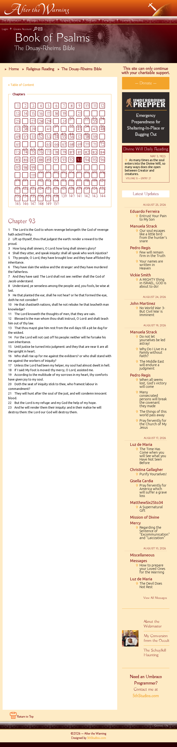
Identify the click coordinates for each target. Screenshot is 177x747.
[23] (94, 113)
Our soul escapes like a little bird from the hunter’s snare (151, 236)
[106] (87, 167)
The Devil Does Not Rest (149, 585)
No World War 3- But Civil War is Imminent (150, 311)
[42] (56, 129)
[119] (94, 175)
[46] (87, 129)
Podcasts (91, 20)
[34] (87, 121)
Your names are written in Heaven (149, 265)
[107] (94, 167)
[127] (64, 183)
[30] (56, 121)
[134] (25, 191)
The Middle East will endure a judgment (150, 365)
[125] (48, 183)
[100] (40, 167)
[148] (40, 198)
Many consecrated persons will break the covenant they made (151, 399)
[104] (71, 167)
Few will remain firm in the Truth (150, 254)
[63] (33, 144)
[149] (48, 198)
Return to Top (25, 717)
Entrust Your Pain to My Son (151, 217)
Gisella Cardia (141, 481)
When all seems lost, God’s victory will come (151, 383)
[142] (87, 191)
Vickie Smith (140, 275)
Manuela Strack (143, 226)
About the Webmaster (153, 624)
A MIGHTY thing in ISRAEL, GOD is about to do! (151, 283)
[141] (79, 191)
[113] (48, 175)
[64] (40, 144)
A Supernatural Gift (149, 508)
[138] (56, 191)
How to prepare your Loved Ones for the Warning (150, 568)
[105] (79, 167)
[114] (56, 175)
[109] (17, 175)
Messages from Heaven (40, 20)
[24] (102, 113)
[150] (56, 198)
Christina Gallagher (146, 469)
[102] (56, 167)
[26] (25, 121)
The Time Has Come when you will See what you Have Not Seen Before (151, 456)
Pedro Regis (140, 248)
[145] (17, 198)
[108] (102, 167)
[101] (48, 167)
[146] (25, 198)
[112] (40, 175)
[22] (87, 113)
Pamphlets (108, 20)
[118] (87, 175)
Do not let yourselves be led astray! (150, 340)
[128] (71, 183)
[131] (94, 183)
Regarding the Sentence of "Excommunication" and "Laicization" (151, 533)
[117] (79, 175)
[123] (33, 183)
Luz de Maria (141, 444)
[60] (102, 136)
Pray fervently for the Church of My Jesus (151, 424)
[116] (71, 175)
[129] (79, 183)
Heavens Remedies (131, 20)
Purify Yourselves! (151, 474)
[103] (64, 167)
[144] (102, 191)
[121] (17, 183)
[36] (102, 121)
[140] (71, 191)
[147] (33, 198)
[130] (87, 183)
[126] (56, 183)
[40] (40, 129)
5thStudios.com (146, 696)
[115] (64, 175)
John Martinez (142, 303)
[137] (48, 191)
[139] (64, 191)
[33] (79, 121)
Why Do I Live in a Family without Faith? (151, 352)
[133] (17, 191)
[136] (40, 191)
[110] (25, 175)
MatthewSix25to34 (146, 502)
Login (5, 29)
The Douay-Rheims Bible (82, 69)
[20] (71, 113)
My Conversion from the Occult (156, 638)
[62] (25, 144)
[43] (64, 129)
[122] (25, 183)
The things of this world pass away (151, 413)
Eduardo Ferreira (145, 211)
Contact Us (161, 725)
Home (14, 69)
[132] (102, 183)
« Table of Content (21, 84)
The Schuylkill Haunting (155, 653)
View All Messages (155, 598)
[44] (71, 129)
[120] (102, 175)
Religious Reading (70, 20)
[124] (40, 183)
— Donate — (145, 83)
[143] (94, 191)
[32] (71, 121)
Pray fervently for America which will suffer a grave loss (151, 490)
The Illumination (11, 20)
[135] (33, 191)
